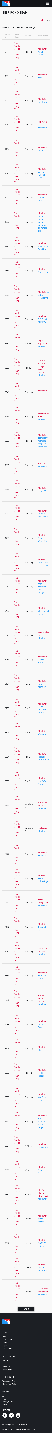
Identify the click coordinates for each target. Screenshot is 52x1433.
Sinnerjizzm (43, 272)
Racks (4, 1343)
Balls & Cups (7, 1340)
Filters (47, 20)
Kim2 (40, 1050)
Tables (4, 1337)
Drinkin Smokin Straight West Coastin (41, 366)
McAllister (42, 49)
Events (4, 1363)
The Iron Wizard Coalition (42, 998)
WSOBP (5, 1360)
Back (26, 1309)
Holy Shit (42, 491)
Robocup (42, 150)
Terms (4, 1405)
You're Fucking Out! (41, 175)
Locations (6, 1366)
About (4, 1396)
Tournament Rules (9, 1381)
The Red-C (42, 463)
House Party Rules (9, 1384)
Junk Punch (43, 102)
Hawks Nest (43, 1147)
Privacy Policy (7, 1402)
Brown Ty (42, 855)
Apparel (5, 1346)
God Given (43, 828)
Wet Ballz (42, 734)
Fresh (40, 393)
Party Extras (7, 1348)
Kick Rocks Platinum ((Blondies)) (43, 1193)
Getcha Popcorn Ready (42, 709)
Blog (4, 1399)
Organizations (7, 1369)
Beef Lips (42, 77)
